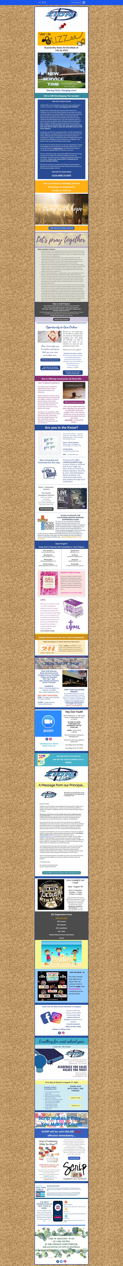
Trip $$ (61, 938)
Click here (68, 420)
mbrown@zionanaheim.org (74, 706)
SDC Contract (61, 921)
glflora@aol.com (74, 552)
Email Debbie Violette (47, 631)
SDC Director (73, 908)
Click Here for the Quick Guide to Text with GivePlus (50, 367)
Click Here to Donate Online (50, 360)
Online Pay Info (74, 1158)
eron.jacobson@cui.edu (48, 552)
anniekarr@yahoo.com (74, 561)
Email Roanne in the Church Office (71, 592)
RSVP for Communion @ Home (74, 402)
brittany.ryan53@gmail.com (48, 561)
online (66, 645)
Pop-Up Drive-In (75, 989)
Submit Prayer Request (61, 319)
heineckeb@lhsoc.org (48, 556)
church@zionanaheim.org (71, 451)
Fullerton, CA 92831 (49, 690)
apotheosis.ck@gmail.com (74, 556)
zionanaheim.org (73, 454)
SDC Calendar (61, 925)
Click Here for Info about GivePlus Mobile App (72, 372)
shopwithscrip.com (48, 1176)
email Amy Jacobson (75, 906)
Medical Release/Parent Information (61, 935)
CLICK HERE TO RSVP (61, 175)
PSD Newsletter (46, 509)
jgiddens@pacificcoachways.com (48, 565)
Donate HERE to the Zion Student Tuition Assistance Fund (62, 872)
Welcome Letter (61, 918)
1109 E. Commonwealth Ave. (49, 688)
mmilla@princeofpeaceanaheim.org (75, 565)
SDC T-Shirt (61, 931)
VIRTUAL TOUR (75, 1098)
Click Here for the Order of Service (61, 228)
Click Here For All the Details (61, 172)
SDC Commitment (61, 928)
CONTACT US (75, 1105)
